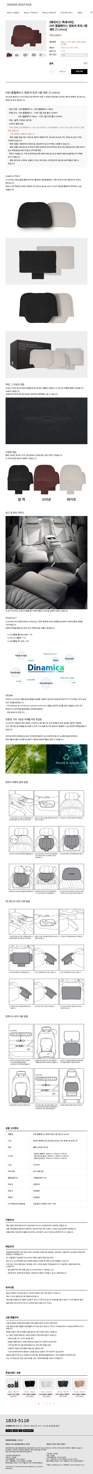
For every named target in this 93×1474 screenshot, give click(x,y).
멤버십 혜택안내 (28, 1430)
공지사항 (8, 1430)
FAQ (20, 1430)
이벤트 (79, 13)
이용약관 (20, 1440)
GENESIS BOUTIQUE (19, 4)
